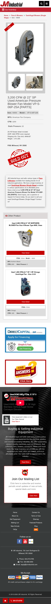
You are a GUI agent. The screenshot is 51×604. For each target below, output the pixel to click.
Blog (35, 526)
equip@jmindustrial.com (29, 564)
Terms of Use (36, 516)
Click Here (33, 495)
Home (6, 15)
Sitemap (36, 519)
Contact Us (36, 512)
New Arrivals (15, 526)
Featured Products (36, 522)
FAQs (15, 529)
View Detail (25, 253)
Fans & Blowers (17, 15)
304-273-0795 (17, 600)
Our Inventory (10, 9)
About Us (15, 516)
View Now (15, 421)
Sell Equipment (15, 519)
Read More (25, 462)
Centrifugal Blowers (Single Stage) (24, 185)
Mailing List (15, 522)
